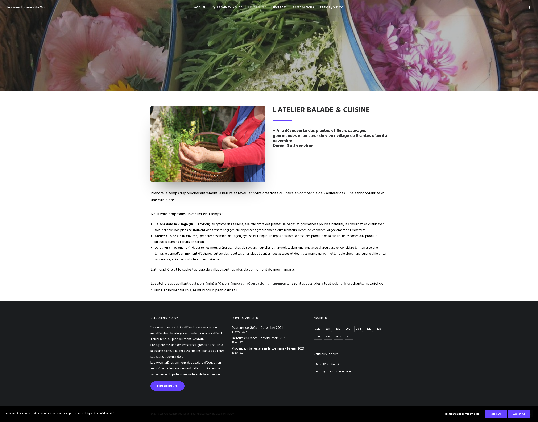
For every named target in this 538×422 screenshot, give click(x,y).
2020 (338, 337)
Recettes (280, 7)
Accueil (200, 7)
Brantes (193, 333)
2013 (348, 329)
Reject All (496, 414)
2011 (328, 329)
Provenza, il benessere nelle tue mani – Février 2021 (268, 348)
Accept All (519, 414)
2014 (358, 329)
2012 (338, 329)
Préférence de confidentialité (462, 414)
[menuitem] (200, 7)
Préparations (303, 7)
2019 (328, 337)
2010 (317, 329)
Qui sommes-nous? (227, 7)
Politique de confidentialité (333, 372)
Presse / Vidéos (332, 7)
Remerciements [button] (167, 386)
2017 (317, 337)
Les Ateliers (257, 7)
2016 (379, 329)
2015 (369, 329)
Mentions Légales (327, 364)
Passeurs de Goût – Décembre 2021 (257, 327)
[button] (529, 7)
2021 (349, 337)
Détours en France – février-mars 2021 (259, 338)
